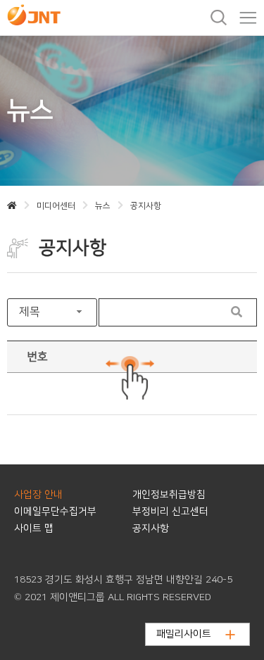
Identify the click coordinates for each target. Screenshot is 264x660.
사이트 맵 (34, 528)
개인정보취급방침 (169, 494)
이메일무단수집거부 (55, 511)
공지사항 (150, 528)
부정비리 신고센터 (170, 511)
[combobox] (52, 312)
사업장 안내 (38, 494)
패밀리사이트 (183, 634)
